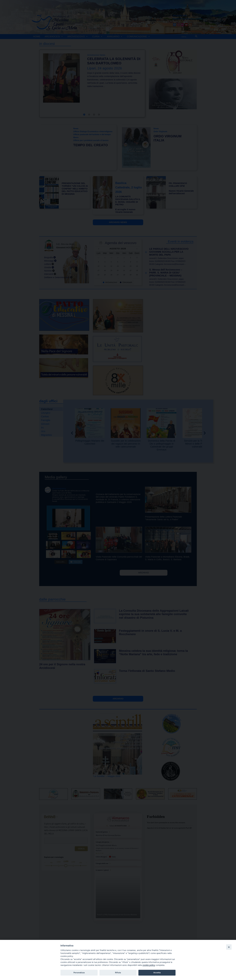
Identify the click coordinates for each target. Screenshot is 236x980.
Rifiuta (118, 973)
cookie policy (148, 965)
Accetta (157, 973)
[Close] (229, 947)
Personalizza (79, 973)
